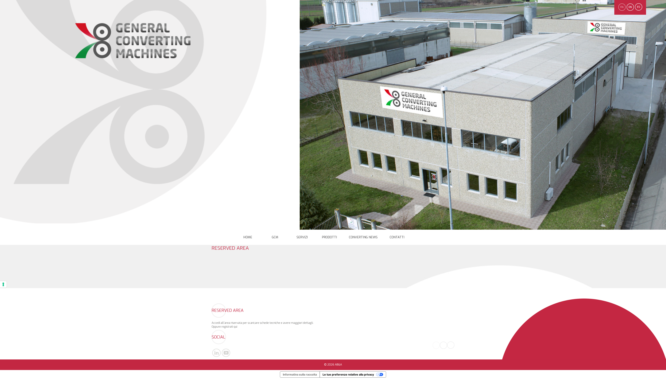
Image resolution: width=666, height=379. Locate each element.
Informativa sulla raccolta (300, 374)
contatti (397, 237)
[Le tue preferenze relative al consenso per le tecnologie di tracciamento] (3, 284)
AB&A (338, 364)
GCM (275, 237)
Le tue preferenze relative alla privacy (348, 374)
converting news (363, 237)
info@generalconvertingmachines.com (430, 330)
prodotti (329, 237)
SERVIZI (302, 237)
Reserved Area (230, 248)
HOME (247, 237)
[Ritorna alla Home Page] (133, 60)
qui (235, 326)
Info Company (445, 334)
